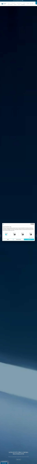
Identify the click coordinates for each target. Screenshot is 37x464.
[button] (9, 3)
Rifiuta (8, 239)
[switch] (14, 234)
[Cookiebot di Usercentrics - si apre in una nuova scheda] (31, 224)
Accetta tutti (29, 239)
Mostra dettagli (31, 237)
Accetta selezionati (18, 239)
